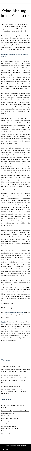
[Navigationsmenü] (15, 1)
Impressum (5, 449)
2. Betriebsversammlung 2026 (10, 386)
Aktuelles (6, 399)
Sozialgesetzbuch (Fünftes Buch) (14, 312)
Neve (6, 445)
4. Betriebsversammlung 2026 (10, 366)
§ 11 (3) (3, 322)
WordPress (22, 445)
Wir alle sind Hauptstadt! (9, 434)
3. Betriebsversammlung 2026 (10, 375)
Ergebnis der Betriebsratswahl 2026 (12, 405)
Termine (5, 360)
